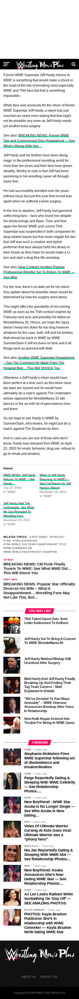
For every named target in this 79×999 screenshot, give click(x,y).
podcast (58, 537)
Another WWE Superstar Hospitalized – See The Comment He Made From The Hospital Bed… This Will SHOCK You (38, 363)
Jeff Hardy (39, 537)
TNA (8, 541)
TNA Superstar (26, 541)
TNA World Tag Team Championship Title (35, 544)
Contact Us (49, 976)
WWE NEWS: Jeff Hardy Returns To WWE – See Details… (19, 479)
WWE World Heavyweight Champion (31, 552)
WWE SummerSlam (18, 548)
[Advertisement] (39, 29)
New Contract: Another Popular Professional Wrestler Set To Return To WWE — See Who (39, 272)
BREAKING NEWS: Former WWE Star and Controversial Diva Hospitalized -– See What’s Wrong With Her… (39, 141)
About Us (29, 976)
